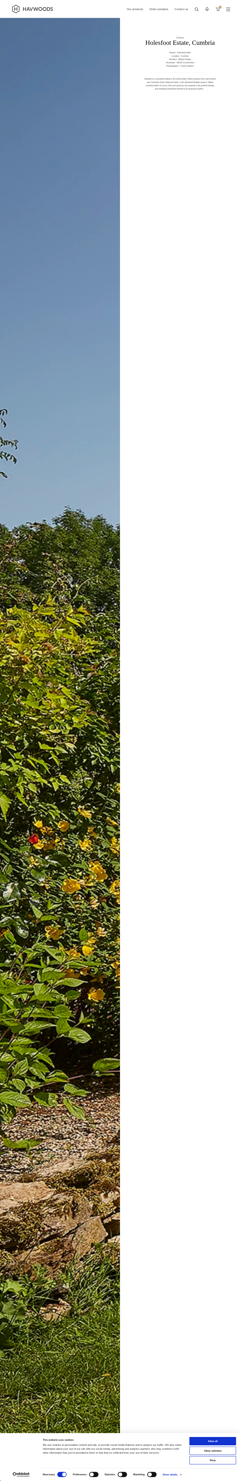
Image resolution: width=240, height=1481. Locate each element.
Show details (170, 1474)
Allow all (213, 1441)
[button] (207, 9)
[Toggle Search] (196, 9)
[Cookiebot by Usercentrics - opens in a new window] (21, 1474)
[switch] (93, 1474)
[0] (218, 9)
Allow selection (213, 1450)
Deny (213, 1460)
